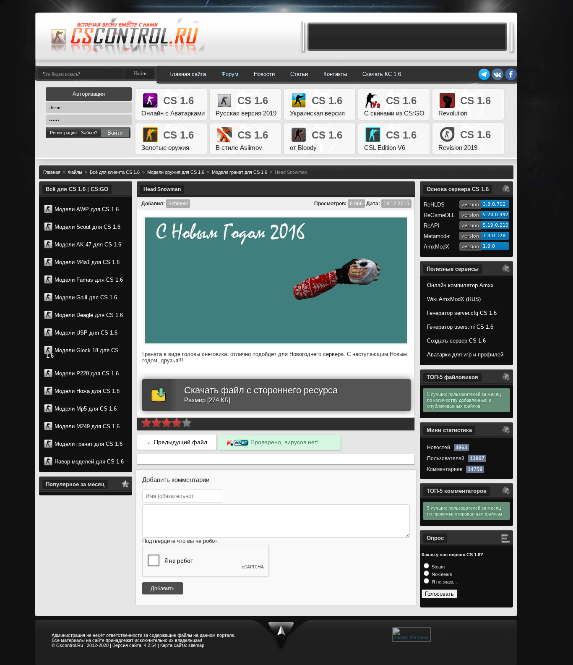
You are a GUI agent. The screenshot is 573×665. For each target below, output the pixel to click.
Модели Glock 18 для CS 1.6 (82, 353)
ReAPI (432, 226)
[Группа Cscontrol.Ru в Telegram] (484, 78)
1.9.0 (489, 246)
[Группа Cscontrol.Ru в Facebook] (511, 78)
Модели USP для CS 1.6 (86, 333)
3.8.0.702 (494, 204)
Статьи (299, 74)
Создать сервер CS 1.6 (456, 341)
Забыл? (89, 132)
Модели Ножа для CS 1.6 (87, 391)
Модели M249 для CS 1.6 (87, 426)
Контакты (335, 74)
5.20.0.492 (495, 214)
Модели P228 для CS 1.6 (87, 373)
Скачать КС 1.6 (381, 74)
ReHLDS (434, 205)
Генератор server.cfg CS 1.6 (462, 313)
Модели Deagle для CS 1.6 (89, 315)
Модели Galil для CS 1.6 (86, 297)
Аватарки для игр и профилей (465, 354)
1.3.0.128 (494, 235)
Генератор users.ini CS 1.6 (460, 327)
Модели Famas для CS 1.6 (89, 280)
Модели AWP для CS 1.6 (87, 209)
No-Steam (441, 574)
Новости (264, 74)
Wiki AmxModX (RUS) (454, 299)
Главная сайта (187, 74)
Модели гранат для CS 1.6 (88, 444)
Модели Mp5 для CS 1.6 (86, 409)
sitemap (196, 645)
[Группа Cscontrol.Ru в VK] (497, 78)
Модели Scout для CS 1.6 (87, 227)
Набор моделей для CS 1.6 (89, 461)
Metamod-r (437, 236)
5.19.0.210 (495, 225)
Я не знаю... (443, 581)
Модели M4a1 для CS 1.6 (87, 262)
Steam (437, 566)
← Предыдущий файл (176, 442)
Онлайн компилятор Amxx (460, 285)
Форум (229, 74)
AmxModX (436, 246)
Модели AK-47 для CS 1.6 (88, 244)
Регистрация (63, 132)
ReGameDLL (439, 215)
